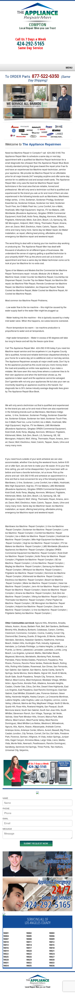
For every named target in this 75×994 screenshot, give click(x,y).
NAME (5, 798)
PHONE (6, 808)
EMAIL (5, 818)
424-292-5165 (30, 43)
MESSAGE (7, 828)
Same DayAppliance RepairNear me (57, 861)
